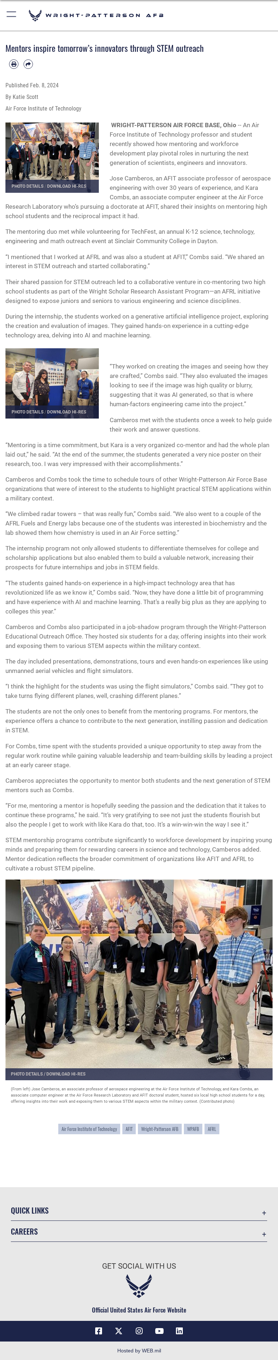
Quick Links (30, 1210)
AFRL (212, 1129)
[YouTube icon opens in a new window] (159, 1331)
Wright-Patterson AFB (159, 1129)
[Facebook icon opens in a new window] (98, 1331)
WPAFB (193, 1129)
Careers (24, 1231)
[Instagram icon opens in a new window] (139, 1331)
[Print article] (13, 64)
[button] (12, 15)
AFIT (129, 1129)
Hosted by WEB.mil (139, 1350)
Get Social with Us (139, 1266)
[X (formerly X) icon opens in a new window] (118, 1331)
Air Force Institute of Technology (89, 1129)
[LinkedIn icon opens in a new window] (179, 1331)
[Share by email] (28, 64)
